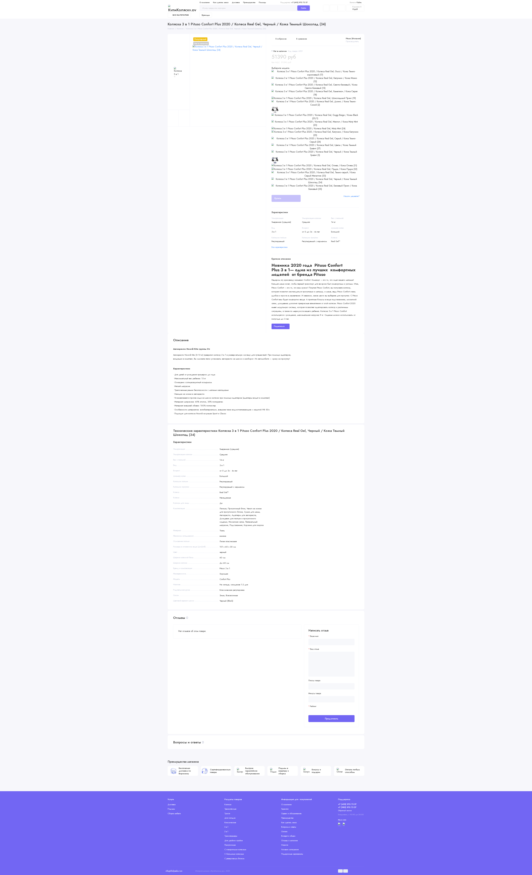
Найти (303, 8)
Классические (230, 822)
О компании (205, 2)
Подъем (171, 809)
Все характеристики (279, 247)
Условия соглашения (290, 849)
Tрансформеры (230, 836)
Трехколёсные (230, 809)
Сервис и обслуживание (291, 813)
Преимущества (249, 2)
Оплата (284, 831)
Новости (284, 845)
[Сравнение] (333, 8)
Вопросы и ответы (288, 827)
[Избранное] (341, 8)
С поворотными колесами (235, 849)
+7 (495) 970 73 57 (294, 2)
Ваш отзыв (314, 649)
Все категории (181, 15)
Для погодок (230, 818)
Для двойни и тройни (233, 840)
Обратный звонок (345, 810)
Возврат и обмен (288, 836)
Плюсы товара (314, 680)
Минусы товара (314, 693)
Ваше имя (314, 636)
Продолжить (331, 718)
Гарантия (284, 809)
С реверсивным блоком (234, 858)
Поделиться (279, 326)
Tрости (227, 813)
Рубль (356, 2)
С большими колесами (234, 854)
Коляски (227, 804)
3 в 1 (226, 827)
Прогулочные (230, 845)
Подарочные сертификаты (292, 854)
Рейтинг (313, 706)
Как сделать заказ (220, 2)
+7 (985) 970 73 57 (347, 807)
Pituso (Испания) (353, 38)
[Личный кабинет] (326, 8)
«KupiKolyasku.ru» (174, 871)
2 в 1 (226, 831)
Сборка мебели (174, 813)
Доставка (236, 2)
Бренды (206, 15)
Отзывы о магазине (289, 840)
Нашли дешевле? (352, 196)
